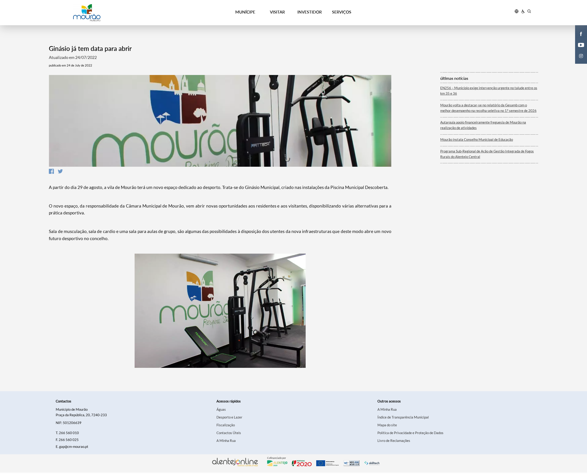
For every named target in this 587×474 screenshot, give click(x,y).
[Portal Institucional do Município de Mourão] (112, 12)
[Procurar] (529, 12)
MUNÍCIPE (245, 11)
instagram (578, 60)
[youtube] (581, 44)
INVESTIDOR (309, 11)
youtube (578, 49)
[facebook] (581, 33)
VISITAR (277, 11)
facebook (578, 38)
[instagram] (581, 55)
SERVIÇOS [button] (341, 11)
